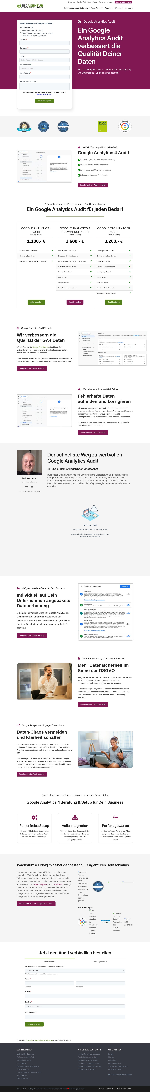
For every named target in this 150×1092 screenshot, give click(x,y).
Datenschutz (111, 1088)
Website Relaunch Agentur (86, 1069)
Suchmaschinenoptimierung (76, 8)
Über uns (111, 1057)
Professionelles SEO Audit (25, 1057)
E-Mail (28, 991)
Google (108, 8)
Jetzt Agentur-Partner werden (118, 1066)
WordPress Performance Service (89, 1063)
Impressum (101, 1088)
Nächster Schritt (34, 1024)
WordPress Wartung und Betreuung (89, 1066)
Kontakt (128, 8)
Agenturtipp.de (40, 884)
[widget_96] (24, 126)
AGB (129, 1088)
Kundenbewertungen (115, 1069)
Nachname (79, 986)
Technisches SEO (23, 1078)
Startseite (29, 1040)
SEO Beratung (22, 1075)
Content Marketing (23, 1069)
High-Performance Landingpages (28, 1066)
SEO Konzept (21, 1063)
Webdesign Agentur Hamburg (87, 1057)
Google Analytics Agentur (43, 1040)
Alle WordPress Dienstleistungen (89, 1054)
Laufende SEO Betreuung (25, 1054)
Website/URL (30, 1012)
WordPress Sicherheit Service (88, 1060)
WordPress (96, 8)
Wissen (118, 8)
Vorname (28, 986)
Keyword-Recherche (24, 1060)
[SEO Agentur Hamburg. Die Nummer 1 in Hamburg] (30, 6)
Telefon (28, 1002)
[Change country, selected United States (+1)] (27, 1006)
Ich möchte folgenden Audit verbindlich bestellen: (44, 966)
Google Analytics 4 (40, 347)
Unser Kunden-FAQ (114, 1063)
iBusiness (58, 884)
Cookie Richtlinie (121, 1088)
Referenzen (112, 1060)
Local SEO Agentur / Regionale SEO (29, 1072)
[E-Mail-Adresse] (26, 486)
